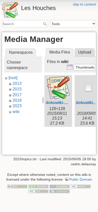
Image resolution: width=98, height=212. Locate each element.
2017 (17, 95)
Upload (84, 52)
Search (45, 24)
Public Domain (80, 179)
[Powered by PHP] (60, 186)
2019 (17, 100)
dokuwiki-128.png (62, 102)
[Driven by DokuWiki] (60, 191)
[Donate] (38, 186)
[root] (13, 78)
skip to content (84, 4)
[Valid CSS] (38, 191)
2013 (17, 83)
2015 (17, 89)
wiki (16, 112)
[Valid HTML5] (81, 186)
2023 (17, 106)
